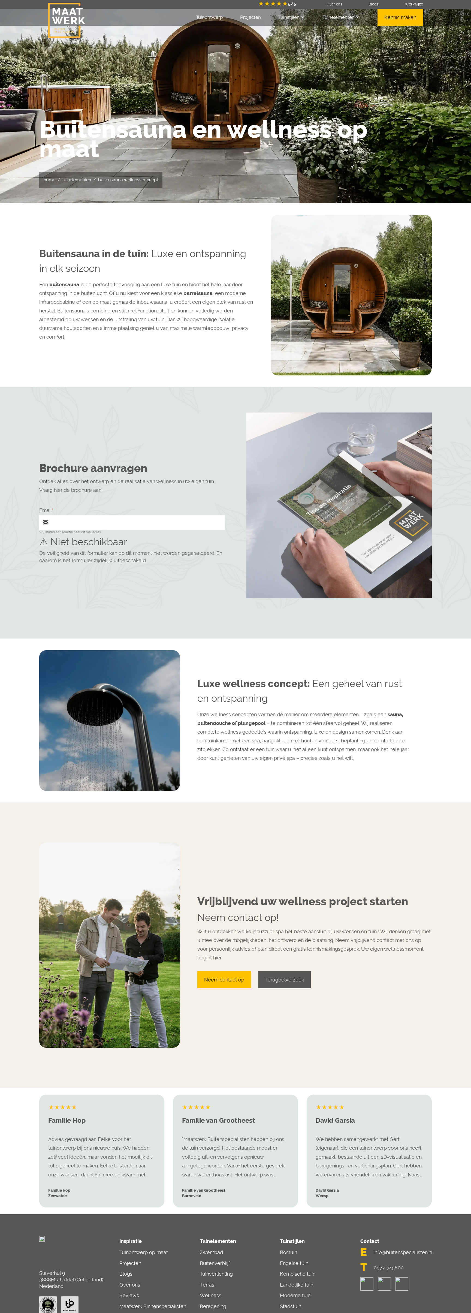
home (49, 179)
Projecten (130, 1263)
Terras (207, 1285)
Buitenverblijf (215, 1263)
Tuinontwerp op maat (143, 1252)
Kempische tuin (297, 1274)
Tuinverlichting (216, 1274)
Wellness (210, 1295)
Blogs (125, 1274)
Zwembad (211, 1252)
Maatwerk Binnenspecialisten (152, 1306)
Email (45, 510)
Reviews (129, 1295)
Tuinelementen (338, 17)
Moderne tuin (295, 1295)
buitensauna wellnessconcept (128, 179)
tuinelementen (76, 179)
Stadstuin (290, 1306)
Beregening (213, 1306)
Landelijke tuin (296, 1285)
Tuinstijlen (289, 17)
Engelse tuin (294, 1263)
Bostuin (288, 1252)
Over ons (129, 1285)
